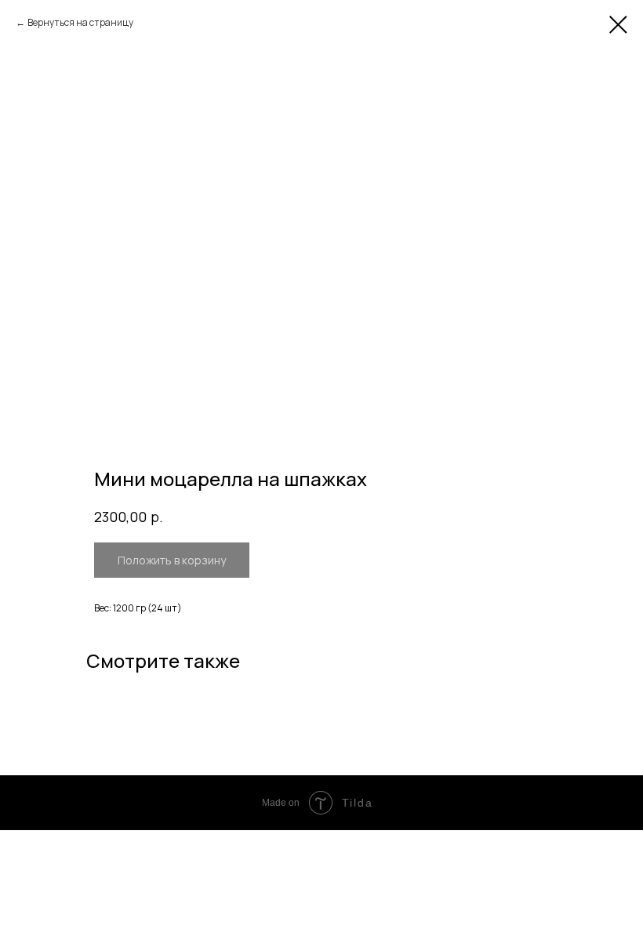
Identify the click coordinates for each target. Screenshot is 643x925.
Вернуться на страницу (80, 22)
